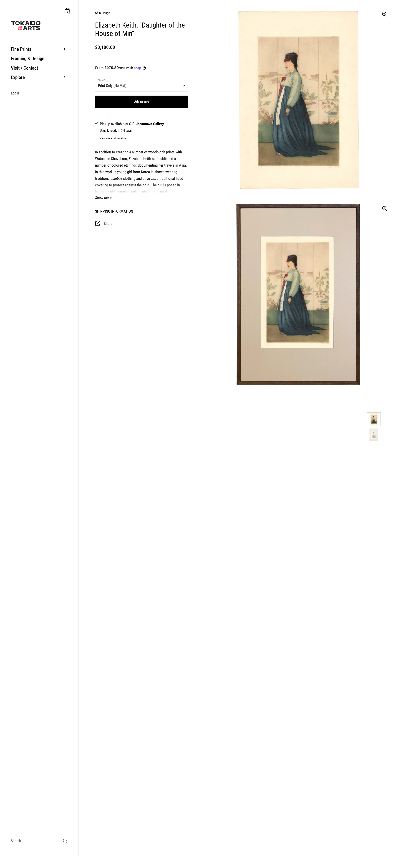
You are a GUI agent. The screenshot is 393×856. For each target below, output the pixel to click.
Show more (103, 198)
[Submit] (65, 840)
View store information (113, 138)
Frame (101, 80)
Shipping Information (114, 211)
